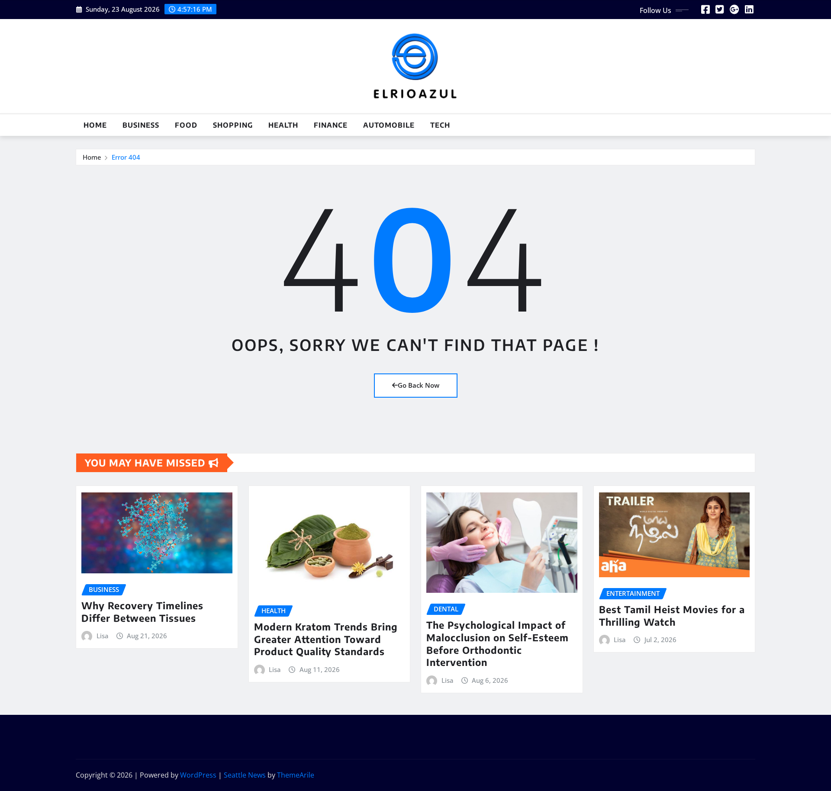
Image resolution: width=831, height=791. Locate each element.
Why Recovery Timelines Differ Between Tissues (142, 611)
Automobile (389, 125)
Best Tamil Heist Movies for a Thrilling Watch (672, 615)
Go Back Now (418, 385)
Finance (331, 125)
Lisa (103, 635)
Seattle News (245, 775)
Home (95, 125)
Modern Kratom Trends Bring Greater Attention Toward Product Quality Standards (326, 639)
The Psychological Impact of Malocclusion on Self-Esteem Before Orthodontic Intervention (497, 643)
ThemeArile (295, 775)
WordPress (198, 775)
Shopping (233, 125)
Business (140, 125)
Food (186, 125)
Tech (440, 125)
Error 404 (126, 157)
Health (283, 125)
